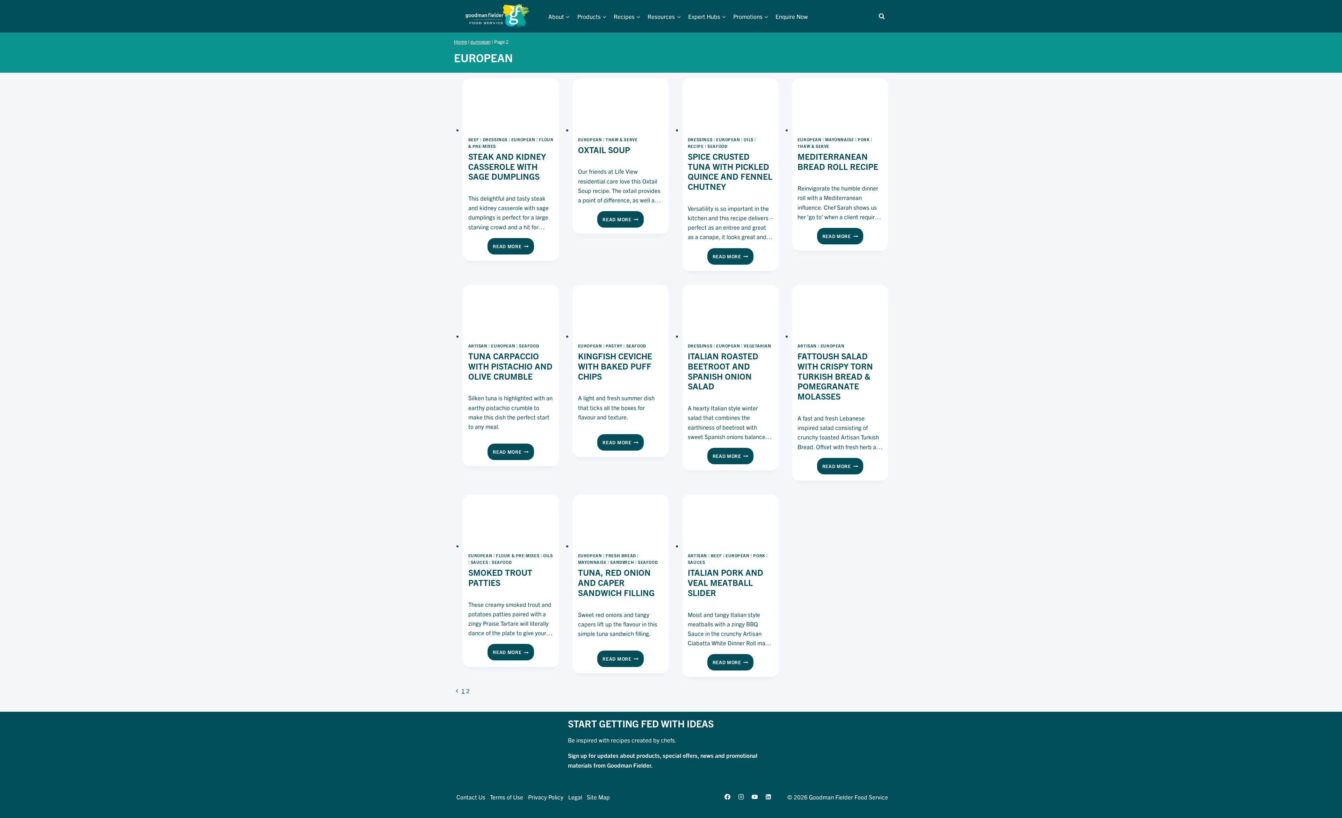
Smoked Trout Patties (500, 577)
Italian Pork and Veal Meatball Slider (725, 582)
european (480, 41)
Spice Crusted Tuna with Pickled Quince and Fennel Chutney (730, 171)
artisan (478, 345)
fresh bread (621, 555)
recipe (696, 146)
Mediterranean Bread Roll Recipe (838, 161)
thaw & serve (621, 139)
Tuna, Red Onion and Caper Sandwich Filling (616, 582)
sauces (479, 562)
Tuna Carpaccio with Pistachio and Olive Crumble (510, 366)
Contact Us (470, 797)
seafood (717, 146)
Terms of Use (506, 797)
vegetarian (757, 345)
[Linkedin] (768, 797)
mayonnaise (839, 139)
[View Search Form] (881, 16)
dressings (495, 139)
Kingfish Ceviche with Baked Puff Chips (615, 366)
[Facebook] (727, 797)
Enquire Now (791, 16)
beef (473, 139)
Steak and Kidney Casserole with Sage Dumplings (507, 166)
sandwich (622, 562)
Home (460, 41)
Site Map (598, 797)
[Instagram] (741, 797)
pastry (614, 345)
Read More (513, 247)
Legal (575, 797)
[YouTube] (754, 797)
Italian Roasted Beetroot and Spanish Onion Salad (723, 371)
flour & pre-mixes (517, 555)
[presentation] (511, 105)
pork (864, 139)
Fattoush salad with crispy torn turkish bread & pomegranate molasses (835, 376)
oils (748, 139)
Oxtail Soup (604, 149)
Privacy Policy (545, 797)
